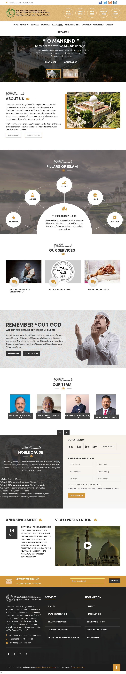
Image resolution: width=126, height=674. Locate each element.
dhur (80, 12)
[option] (20, 406)
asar (92, 12)
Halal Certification (59, 289)
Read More (50, 62)
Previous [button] (60, 433)
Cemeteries (98, 25)
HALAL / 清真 (57, 25)
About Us (24, 25)
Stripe (84, 488)
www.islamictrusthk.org (46, 667)
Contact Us (63, 32)
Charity (51, 606)
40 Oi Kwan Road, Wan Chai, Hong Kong (25, 635)
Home (15, 25)
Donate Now (76, 495)
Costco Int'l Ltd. (78, 667)
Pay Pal (73, 488)
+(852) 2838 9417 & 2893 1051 (21, 3)
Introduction (94, 614)
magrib (103, 12)
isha (116, 12)
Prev (3, 59)
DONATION (86, 25)
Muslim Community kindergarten (19, 290)
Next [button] (67, 433)
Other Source (111, 488)
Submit (114, 580)
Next (123, 59)
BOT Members (93, 637)
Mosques (45, 25)
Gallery (109, 25)
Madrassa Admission (58, 629)
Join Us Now (33, 135)
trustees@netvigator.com (20, 643)
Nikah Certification (98, 289)
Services (35, 25)
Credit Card (96, 488)
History (90, 606)
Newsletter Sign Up (27, 579)
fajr (68, 12)
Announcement (72, 25)
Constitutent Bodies (97, 629)
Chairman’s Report (96, 622)
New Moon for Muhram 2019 (36, 527)
